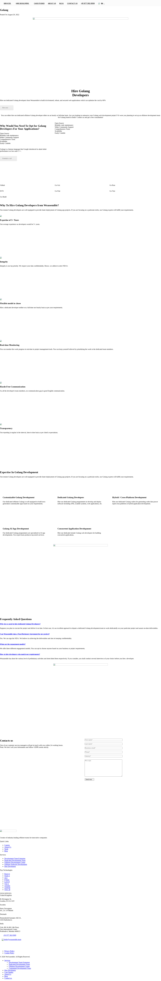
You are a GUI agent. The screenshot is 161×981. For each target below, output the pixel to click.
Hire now (5, 108)
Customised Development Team (20, 968)
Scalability (3, 141)
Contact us (8, 978)
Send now (89, 779)
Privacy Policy (9, 951)
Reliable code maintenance (9, 135)
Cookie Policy (9, 953)
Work (6, 849)
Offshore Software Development (15, 864)
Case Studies (39, 3)
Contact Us (72, 3)
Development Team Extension (14, 858)
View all (7, 890)
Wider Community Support (9, 137)
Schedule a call (7, 158)
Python (6, 880)
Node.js (7, 876)
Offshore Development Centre (14, 862)
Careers (7, 845)
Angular (7, 886)
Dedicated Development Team (14, 860)
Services (7, 3)
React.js (7, 874)
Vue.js (6, 884)
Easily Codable (5, 143)
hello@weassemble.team (12, 939)
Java (5, 878)
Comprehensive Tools (7, 139)
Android (7, 888)
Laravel (7, 882)
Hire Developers (22, 3)
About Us (52, 3)
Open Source (4, 133)
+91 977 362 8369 (88, 3)
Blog (61, 3)
